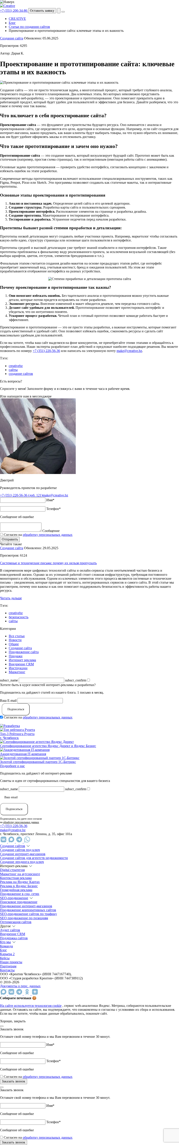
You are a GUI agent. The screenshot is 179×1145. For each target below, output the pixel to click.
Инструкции (18, 668)
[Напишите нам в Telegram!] (20, 842)
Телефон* (53, 509)
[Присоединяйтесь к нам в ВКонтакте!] (12, 994)
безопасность (18, 617)
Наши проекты (11, 962)
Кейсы (5, 958)
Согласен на (38, 535)
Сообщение (51, 530)
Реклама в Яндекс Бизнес (19, 886)
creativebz (16, 366)
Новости (15, 640)
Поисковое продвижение (18, 902)
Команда (6, 946)
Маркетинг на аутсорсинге (20, 874)
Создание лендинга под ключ (22, 862)
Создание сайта (11, 38)
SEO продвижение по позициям (24, 918)
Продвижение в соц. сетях (19, 894)
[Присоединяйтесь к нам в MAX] (4, 994)
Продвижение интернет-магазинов (26, 906)
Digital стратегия (12, 870)
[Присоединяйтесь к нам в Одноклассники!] (27, 994)
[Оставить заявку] (58, 10)
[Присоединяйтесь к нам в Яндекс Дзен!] (34, 994)
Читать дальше (11, 598)
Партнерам (8, 966)
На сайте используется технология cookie (31, 1005)
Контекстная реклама (16, 878)
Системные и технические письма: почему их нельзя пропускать (48, 563)
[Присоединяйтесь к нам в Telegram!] (20, 994)
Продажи (15, 656)
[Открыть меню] (63, 11)
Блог (3, 950)
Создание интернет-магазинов (22, 854)
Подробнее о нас (12, 766)
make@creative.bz (129, 351)
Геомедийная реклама (16, 890)
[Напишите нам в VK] (4, 842)
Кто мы (5, 942)
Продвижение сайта (24, 652)
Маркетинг (17, 672)
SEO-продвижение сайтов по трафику (28, 914)
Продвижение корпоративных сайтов (28, 910)
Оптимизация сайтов (15, 922)
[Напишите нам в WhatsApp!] (27, 842)
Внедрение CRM (21, 664)
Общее (14, 644)
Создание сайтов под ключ (20, 850)
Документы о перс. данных (20, 986)
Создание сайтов (12, 846)
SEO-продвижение (14, 898)
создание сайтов (21, 373)
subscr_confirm (75, 680)
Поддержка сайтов (14, 938)
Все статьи (17, 636)
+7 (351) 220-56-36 (46, 351)
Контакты (7, 970)
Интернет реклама (22, 660)
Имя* (50, 500)
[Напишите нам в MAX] (12, 842)
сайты (13, 370)
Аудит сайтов (10, 930)
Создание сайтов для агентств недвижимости (34, 858)
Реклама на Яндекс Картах (20, 882)
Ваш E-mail (8, 700)
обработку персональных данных (47, 535)
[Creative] (7, 6)
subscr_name (9, 680)
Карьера (7, 954)
